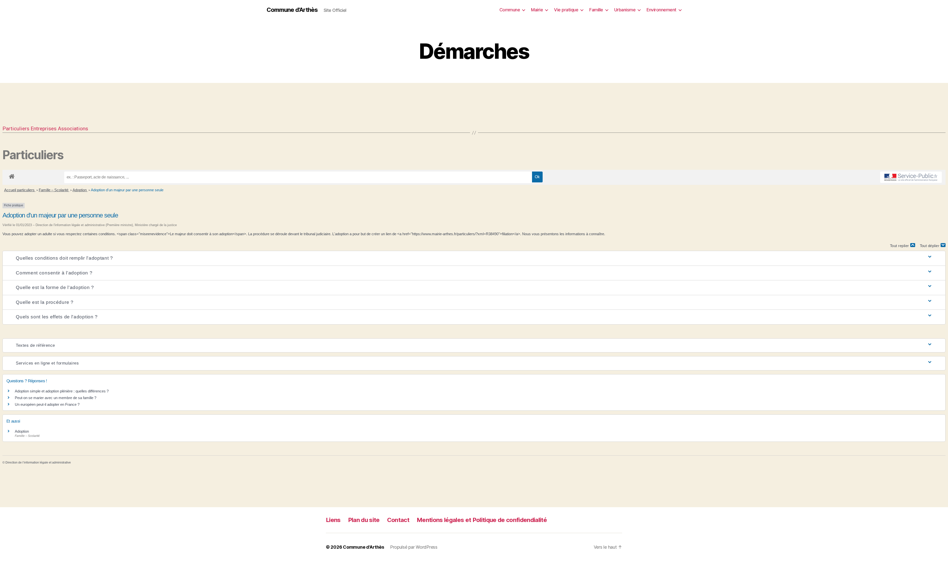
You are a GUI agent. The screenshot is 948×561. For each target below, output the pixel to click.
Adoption (80, 190)
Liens (333, 519)
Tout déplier (930, 246)
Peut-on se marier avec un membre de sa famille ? (55, 398)
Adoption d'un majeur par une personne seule (127, 190)
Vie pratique (566, 9)
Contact (398, 519)
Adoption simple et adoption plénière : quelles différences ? (62, 391)
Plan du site (364, 519)
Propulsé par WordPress (413, 547)
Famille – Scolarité (54, 190)
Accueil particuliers (20, 190)
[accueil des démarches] (11, 175)
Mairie (537, 9)
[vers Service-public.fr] (911, 177)
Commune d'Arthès (292, 10)
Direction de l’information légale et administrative (38, 462)
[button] (474, 258)
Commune (509, 9)
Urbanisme (625, 9)
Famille (596, 9)
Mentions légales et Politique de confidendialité (482, 519)
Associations (73, 129)
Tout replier (900, 246)
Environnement (661, 9)
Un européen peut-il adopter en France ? (47, 404)
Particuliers (15, 129)
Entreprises (44, 129)
